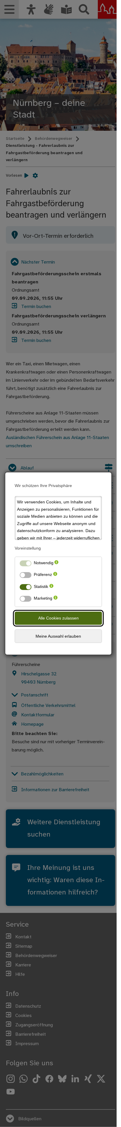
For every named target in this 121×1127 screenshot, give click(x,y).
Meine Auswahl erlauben (58, 636)
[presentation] (56, 564)
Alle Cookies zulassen (58, 618)
